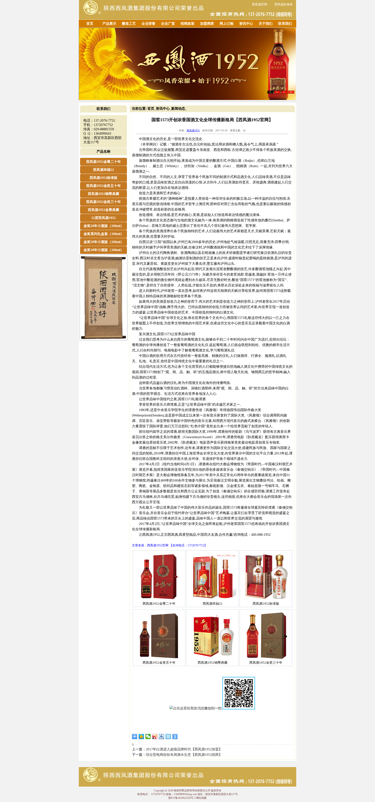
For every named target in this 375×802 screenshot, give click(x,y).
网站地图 (201, 797)
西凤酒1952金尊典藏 (103, 210)
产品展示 (109, 23)
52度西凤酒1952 (103, 218)
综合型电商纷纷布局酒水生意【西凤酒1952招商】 (184, 754)
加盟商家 (207, 23)
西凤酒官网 (259, 4)
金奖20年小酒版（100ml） (104, 226)
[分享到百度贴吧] (161, 736)
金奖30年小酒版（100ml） (104, 250)
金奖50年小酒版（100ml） (104, 242)
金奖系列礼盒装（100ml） (104, 234)
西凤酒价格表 (284, 4)
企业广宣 (168, 23)
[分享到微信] (148, 736)
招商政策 (187, 23)
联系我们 (285, 23)
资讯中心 (246, 23)
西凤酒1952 (193, 130)
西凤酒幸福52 (103, 170)
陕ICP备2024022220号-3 (182, 797)
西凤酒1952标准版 (103, 178)
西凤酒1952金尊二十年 (103, 161)
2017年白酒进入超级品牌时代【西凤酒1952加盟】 (184, 749)
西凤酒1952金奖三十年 (103, 202)
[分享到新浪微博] (155, 736)
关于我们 (266, 23)
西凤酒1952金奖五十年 (103, 186)
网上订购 (227, 23)
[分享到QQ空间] (141, 736)
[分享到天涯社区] (168, 736)
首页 (89, 23)
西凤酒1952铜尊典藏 (103, 194)
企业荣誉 (148, 23)
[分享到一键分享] (175, 736)
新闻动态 (178, 108)
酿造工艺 (129, 23)
